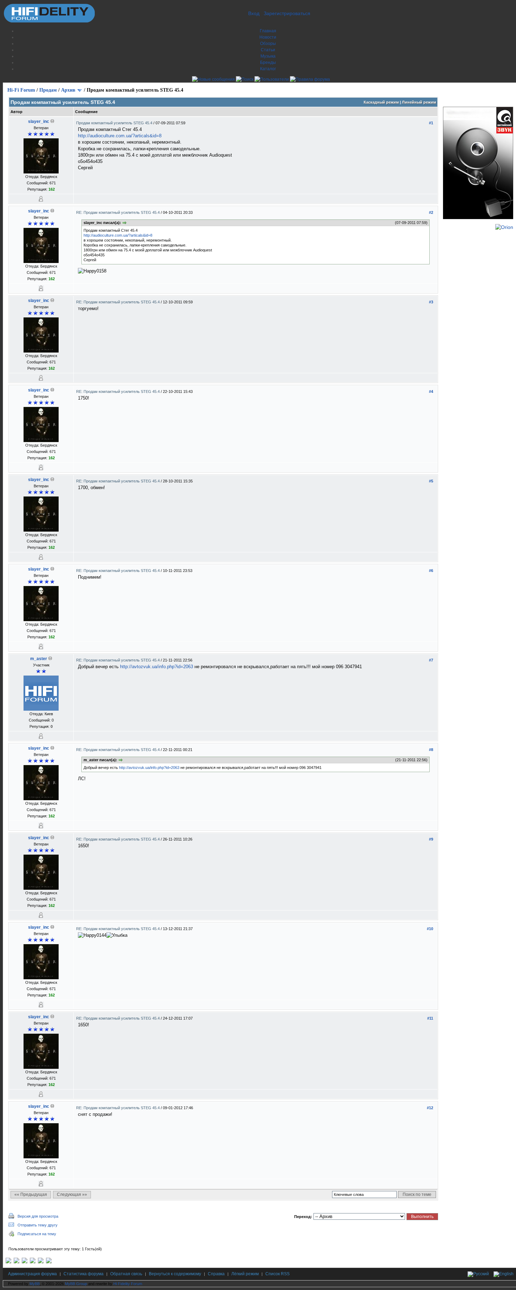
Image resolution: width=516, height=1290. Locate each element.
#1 (431, 123)
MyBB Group (76, 1284)
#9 (431, 839)
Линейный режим (419, 102)
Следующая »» (72, 1194)
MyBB (34, 1284)
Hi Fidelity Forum (127, 1284)
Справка (216, 1273)
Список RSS (277, 1273)
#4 (431, 391)
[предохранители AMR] (8, 1261)
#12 (430, 1108)
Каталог (268, 68)
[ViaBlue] (24, 1261)
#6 (431, 570)
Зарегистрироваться (287, 13)
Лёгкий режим (245, 1273)
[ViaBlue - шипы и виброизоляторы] (41, 1261)
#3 (431, 302)
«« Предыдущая (30, 1194)
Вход (253, 13)
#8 (431, 750)
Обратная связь (126, 1273)
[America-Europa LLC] (16, 1261)
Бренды (268, 62)
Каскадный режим (381, 102)
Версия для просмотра (38, 1216)
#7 (431, 660)
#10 (430, 929)
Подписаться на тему (37, 1234)
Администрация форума (32, 1273)
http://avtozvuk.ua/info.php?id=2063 (156, 666)
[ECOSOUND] (32, 1261)
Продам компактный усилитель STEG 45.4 (114, 123)
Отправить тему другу (38, 1225)
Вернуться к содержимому (175, 1273)
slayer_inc (38, 121)
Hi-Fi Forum (21, 90)
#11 (430, 1018)
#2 (431, 212)
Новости (267, 37)
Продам (48, 90)
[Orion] (504, 227)
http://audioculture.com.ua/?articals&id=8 (119, 135)
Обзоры (268, 43)
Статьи (268, 49)
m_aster (38, 658)
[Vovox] (49, 1261)
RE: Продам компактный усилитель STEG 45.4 (118, 212)
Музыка (268, 56)
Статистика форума (84, 1273)
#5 (431, 481)
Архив (68, 90)
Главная (268, 30)
